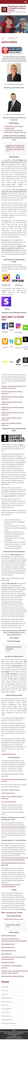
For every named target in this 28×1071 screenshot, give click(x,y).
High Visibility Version (14, 1034)
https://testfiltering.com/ (8, 754)
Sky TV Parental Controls (8, 801)
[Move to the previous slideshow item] (25, 27)
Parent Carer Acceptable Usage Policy (15, 132)
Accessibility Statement (14, 1037)
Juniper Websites (19, 1033)
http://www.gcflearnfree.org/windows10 (13, 827)
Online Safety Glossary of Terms (14, 919)
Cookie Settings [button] (18, 1038)
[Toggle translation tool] (26, 2)
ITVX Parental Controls (8, 793)
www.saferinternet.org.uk (8, 950)
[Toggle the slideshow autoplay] (25, 24)
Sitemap (14, 1035)
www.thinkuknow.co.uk (8, 947)
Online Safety (12, 38)
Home (2, 37)
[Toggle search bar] (22, 2)
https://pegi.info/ (17, 665)
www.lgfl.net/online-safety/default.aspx (12, 976)
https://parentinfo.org (7, 944)
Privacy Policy (10, 1038)
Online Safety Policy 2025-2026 (13, 130)
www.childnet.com (6, 954)
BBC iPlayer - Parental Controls (10, 790)
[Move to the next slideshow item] (25, 31)
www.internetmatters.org (8, 935)
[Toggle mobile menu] (2, 2)
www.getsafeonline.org (8, 962)
